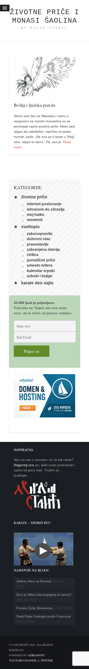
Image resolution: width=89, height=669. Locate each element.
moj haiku (35, 215)
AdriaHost (36, 655)
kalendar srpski (41, 270)
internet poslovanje (44, 204)
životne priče (34, 197)
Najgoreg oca (24, 465)
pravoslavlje (38, 244)
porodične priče (41, 260)
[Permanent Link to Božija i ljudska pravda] (44, 94)
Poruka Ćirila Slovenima (34, 608)
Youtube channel (23, 660)
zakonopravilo (39, 233)
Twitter (47, 660)
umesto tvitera (39, 265)
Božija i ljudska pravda (34, 105)
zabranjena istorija (43, 249)
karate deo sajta (37, 283)
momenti (34, 220)
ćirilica (32, 255)
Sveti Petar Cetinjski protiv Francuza (43, 616)
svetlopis (30, 226)
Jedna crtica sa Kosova (33, 581)
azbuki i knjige (39, 276)
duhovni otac (39, 239)
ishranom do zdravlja (46, 209)
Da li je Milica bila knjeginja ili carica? (43, 595)
